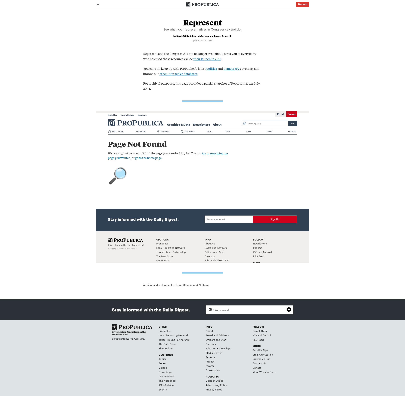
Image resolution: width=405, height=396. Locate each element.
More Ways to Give (263, 372)
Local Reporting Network (173, 335)
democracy (231, 68)
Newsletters (259, 330)
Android (267, 335)
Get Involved (166, 376)
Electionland (166, 348)
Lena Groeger (184, 284)
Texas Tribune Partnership (174, 339)
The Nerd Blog (167, 380)
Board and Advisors (217, 335)
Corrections (213, 370)
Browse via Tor (261, 358)
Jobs (208, 348)
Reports (210, 357)
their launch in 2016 (207, 59)
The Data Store (167, 344)
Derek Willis (182, 35)
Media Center (214, 352)
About (209, 330)
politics (211, 68)
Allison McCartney (199, 35)
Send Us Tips (260, 350)
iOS (254, 335)
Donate (256, 367)
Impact (210, 361)
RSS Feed (258, 339)
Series (162, 363)
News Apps (165, 372)
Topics (162, 358)
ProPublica (165, 330)
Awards (210, 365)
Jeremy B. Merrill (222, 35)
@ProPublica (166, 385)
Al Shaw (203, 284)
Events (163, 389)
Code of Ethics (214, 380)
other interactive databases (178, 74)
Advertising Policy (216, 385)
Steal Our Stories (262, 354)
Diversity (211, 344)
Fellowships (224, 348)
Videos (163, 367)
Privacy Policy (214, 389)
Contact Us (259, 363)
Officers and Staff (216, 339)
